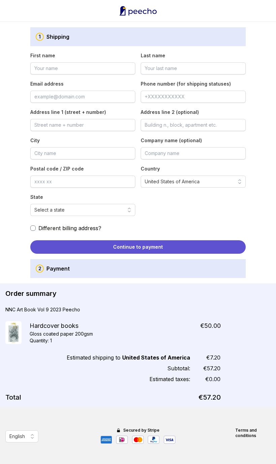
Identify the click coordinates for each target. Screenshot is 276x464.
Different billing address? (69, 228)
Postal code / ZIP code (57, 169)
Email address (47, 84)
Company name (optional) (171, 140)
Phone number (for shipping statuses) (186, 84)
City (35, 140)
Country (150, 169)
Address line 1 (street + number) (68, 112)
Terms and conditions (246, 433)
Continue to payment (138, 247)
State (36, 197)
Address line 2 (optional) (170, 112)
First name (42, 55)
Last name (153, 55)
